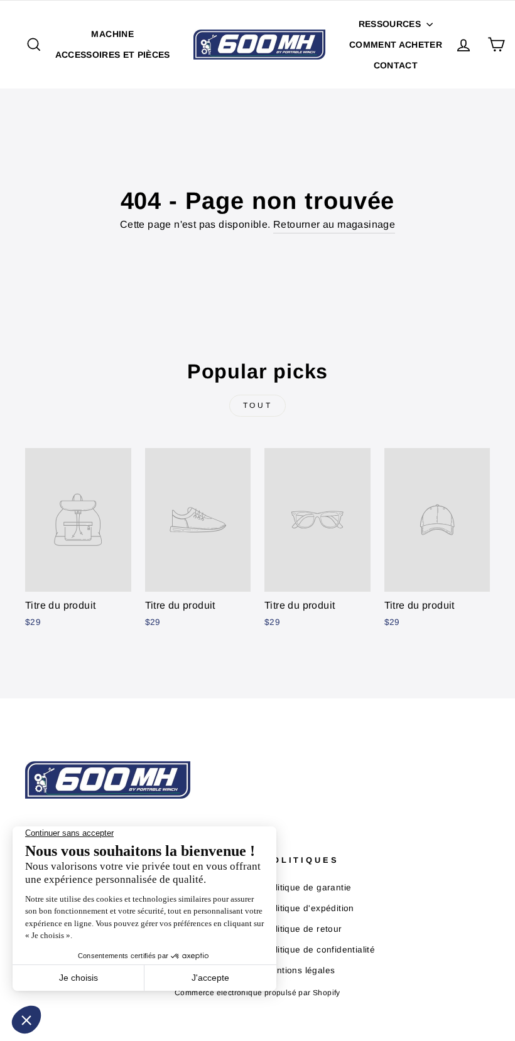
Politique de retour (303, 929)
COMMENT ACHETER (395, 45)
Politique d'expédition (309, 908)
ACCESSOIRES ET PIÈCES (112, 55)
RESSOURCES (391, 24)
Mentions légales (299, 970)
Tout (257, 405)
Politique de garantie (307, 887)
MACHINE (112, 34)
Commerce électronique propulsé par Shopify (257, 992)
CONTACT (396, 65)
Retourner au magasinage (334, 224)
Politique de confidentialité (319, 949)
